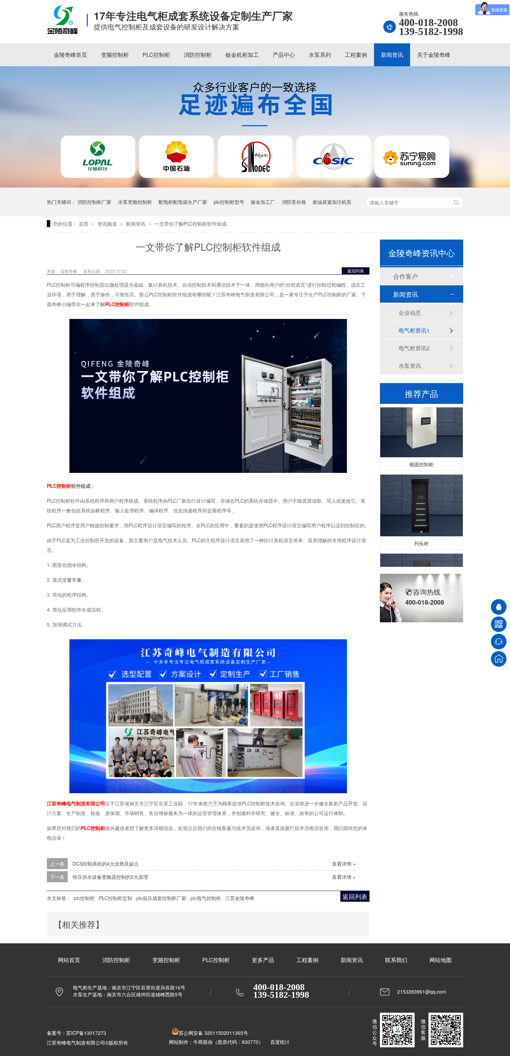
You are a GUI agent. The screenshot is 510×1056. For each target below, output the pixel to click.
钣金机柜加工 (242, 55)
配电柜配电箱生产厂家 (183, 201)
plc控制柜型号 (229, 201)
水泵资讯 (410, 366)
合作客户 (405, 275)
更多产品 (263, 960)
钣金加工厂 (263, 201)
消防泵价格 (294, 201)
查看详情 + (344, 863)
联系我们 (396, 960)
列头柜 (421, 538)
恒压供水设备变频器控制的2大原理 (110, 876)
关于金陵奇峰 (433, 55)
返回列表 (355, 271)
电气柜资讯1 (414, 330)
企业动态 (410, 313)
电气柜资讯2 (414, 348)
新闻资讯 (392, 55)
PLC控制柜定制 (115, 897)
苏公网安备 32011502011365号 (213, 1032)
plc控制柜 (84, 897)
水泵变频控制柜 (135, 201)
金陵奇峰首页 (70, 55)
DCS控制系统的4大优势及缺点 (106, 863)
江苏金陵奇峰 (239, 897)
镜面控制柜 (421, 459)
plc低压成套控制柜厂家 (161, 897)
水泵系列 (320, 55)
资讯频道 (107, 223)
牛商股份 (203, 1041)
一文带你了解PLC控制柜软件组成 (190, 223)
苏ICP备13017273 (86, 1032)
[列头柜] (421, 500)
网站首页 (69, 960)
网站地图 (441, 960)
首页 (84, 223)
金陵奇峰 (69, 271)
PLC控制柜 (156, 55)
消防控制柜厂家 (94, 201)
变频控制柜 (115, 55)
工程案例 (356, 55)
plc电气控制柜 (205, 897)
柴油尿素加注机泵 (332, 201)
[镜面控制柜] (421, 421)
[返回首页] (499, 659)
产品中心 (284, 55)
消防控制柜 (198, 55)
